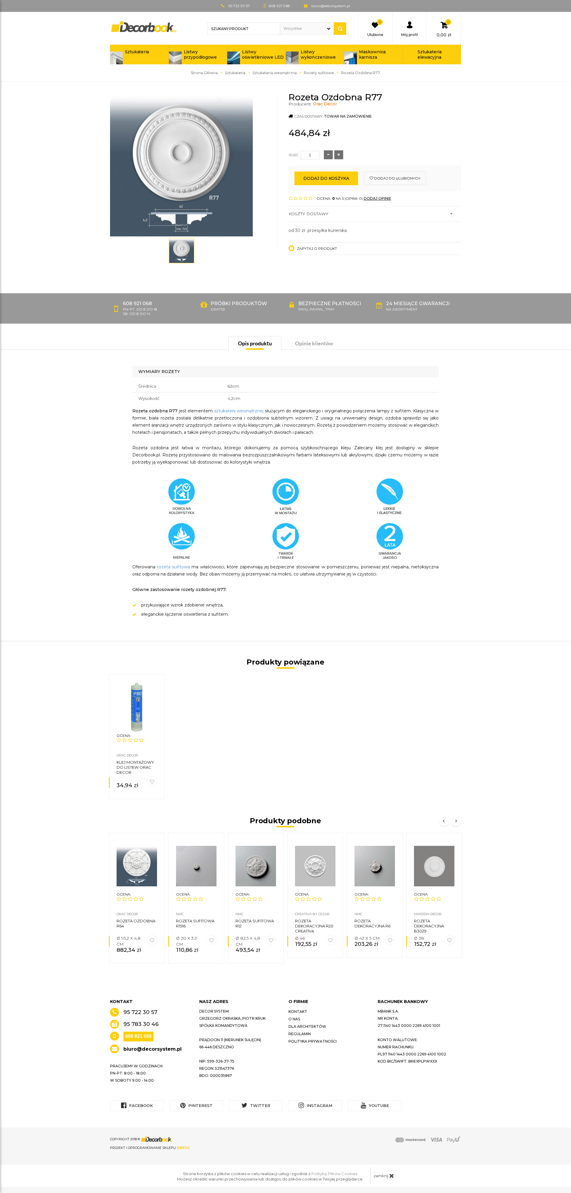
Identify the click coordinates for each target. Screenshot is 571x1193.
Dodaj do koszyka (326, 178)
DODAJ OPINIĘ (377, 198)
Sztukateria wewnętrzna (274, 73)
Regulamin (299, 1034)
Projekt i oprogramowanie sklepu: (150, 1148)
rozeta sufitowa (173, 567)
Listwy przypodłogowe (200, 54)
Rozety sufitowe (319, 73)
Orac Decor (325, 104)
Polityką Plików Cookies (334, 1173)
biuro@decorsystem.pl (330, 6)
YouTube (378, 1105)
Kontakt (297, 1011)
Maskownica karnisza (372, 54)
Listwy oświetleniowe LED (262, 54)
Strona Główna (204, 73)
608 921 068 (138, 1036)
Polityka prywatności (312, 1041)
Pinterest (200, 1105)
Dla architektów (307, 1026)
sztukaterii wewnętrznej (239, 411)
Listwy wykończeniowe (318, 54)
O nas (294, 1019)
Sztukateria (137, 51)
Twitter (259, 1105)
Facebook (140, 1105)
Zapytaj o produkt (316, 248)
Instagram (318, 1105)
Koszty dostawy (308, 213)
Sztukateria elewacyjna (430, 54)
